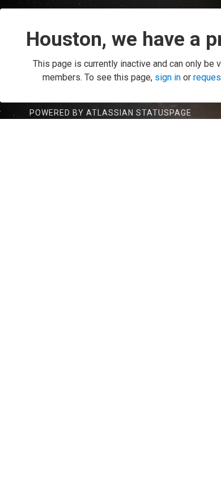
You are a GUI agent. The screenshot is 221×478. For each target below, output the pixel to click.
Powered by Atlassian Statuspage (110, 112)
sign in (168, 77)
